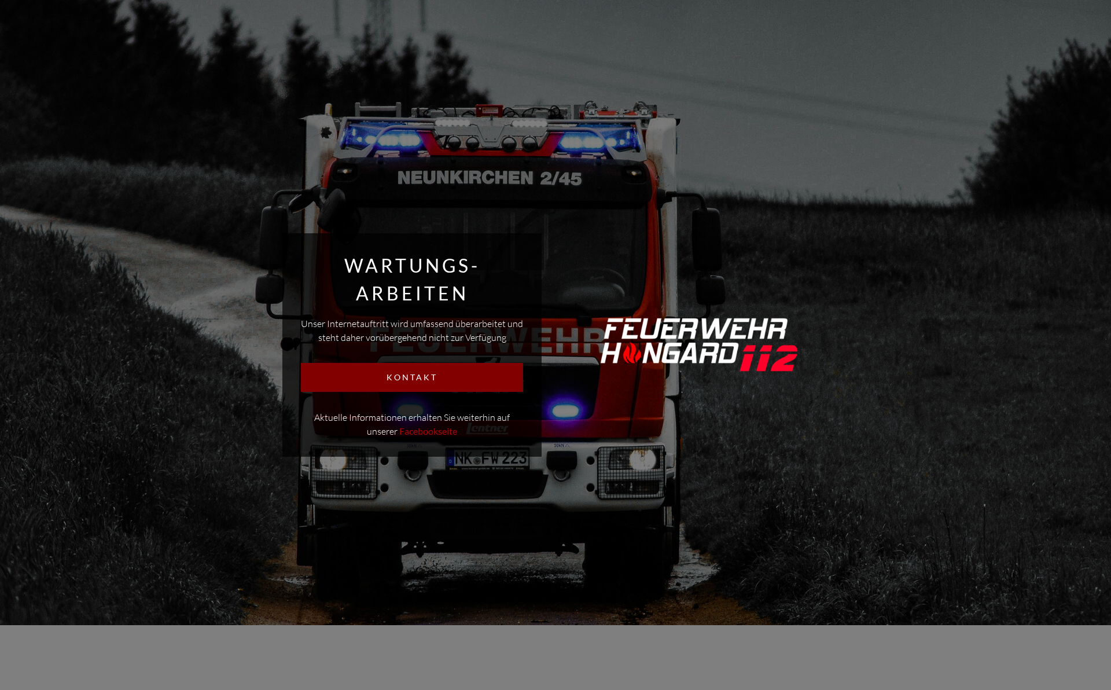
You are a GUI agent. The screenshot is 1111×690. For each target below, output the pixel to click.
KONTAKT (412, 377)
